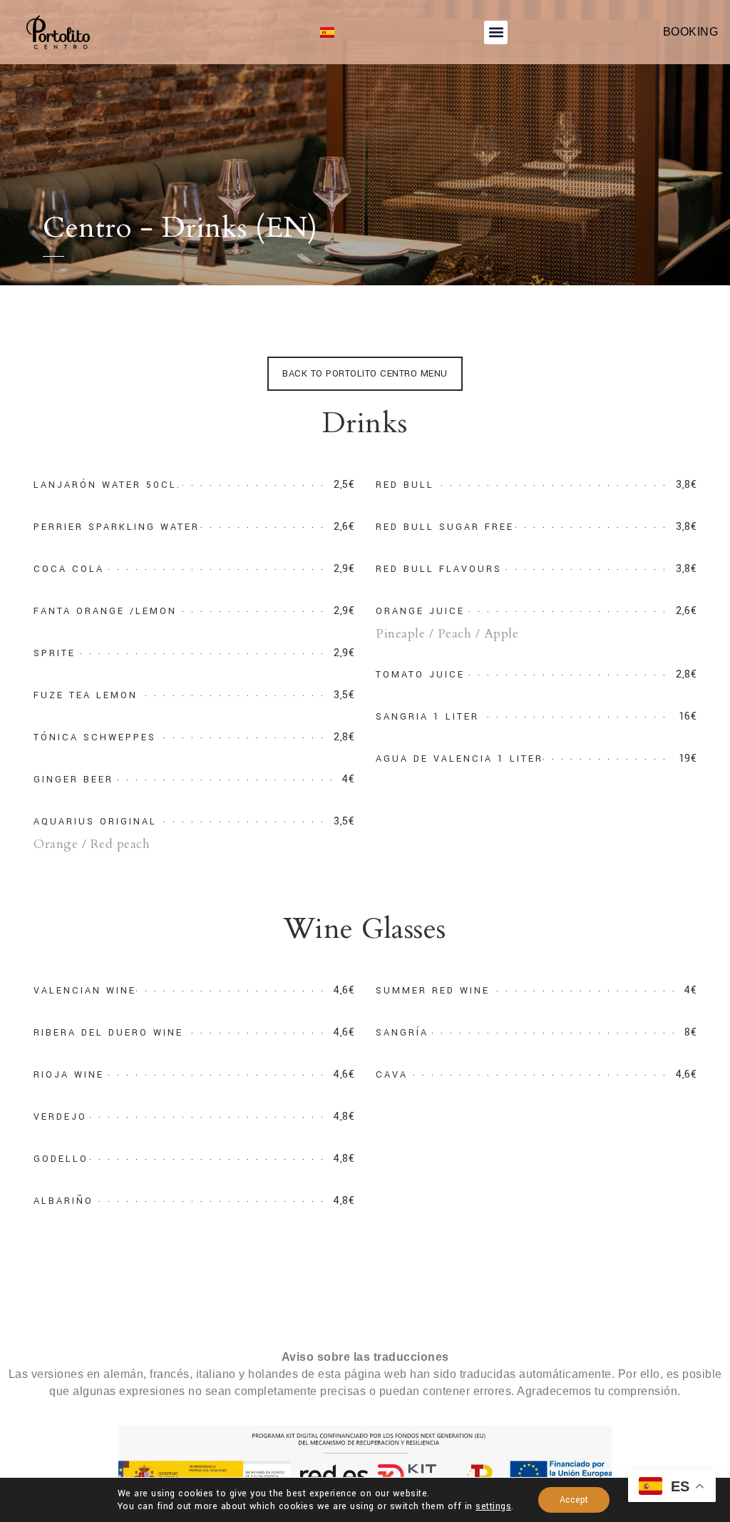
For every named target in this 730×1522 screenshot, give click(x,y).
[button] (496, 32)
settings (493, 1506)
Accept (574, 1499)
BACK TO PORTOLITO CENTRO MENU (365, 373)
